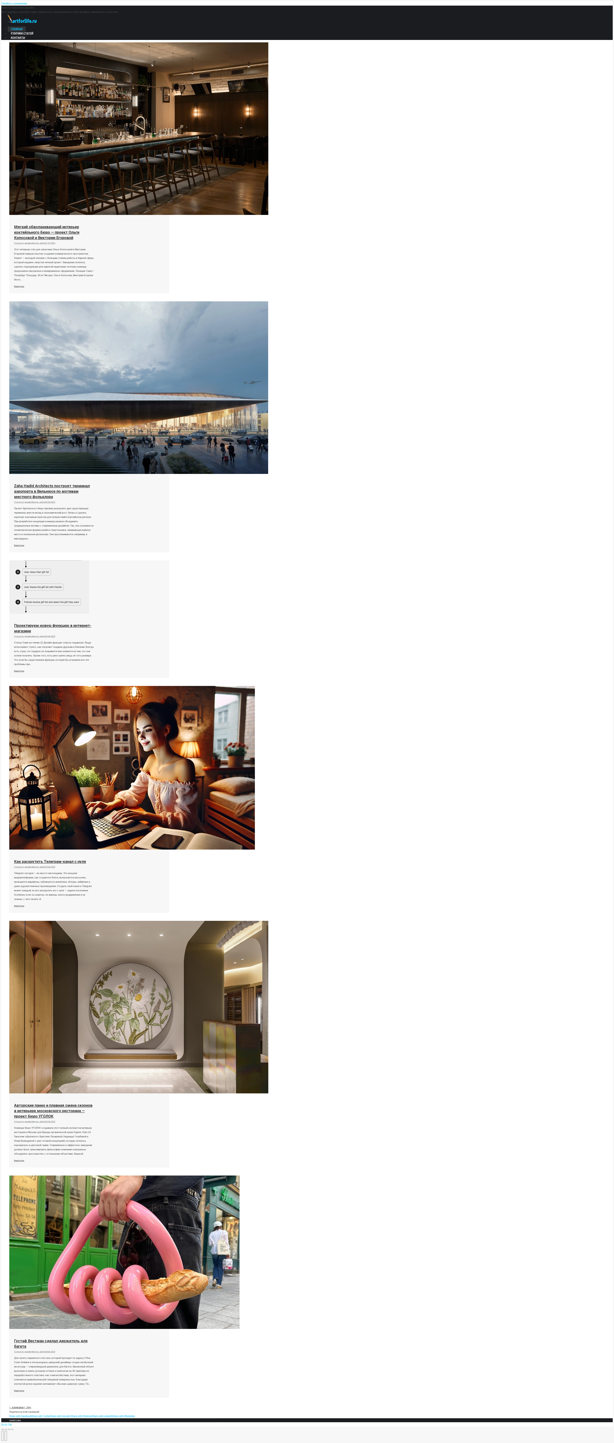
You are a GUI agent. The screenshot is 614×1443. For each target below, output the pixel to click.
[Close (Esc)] (2, 1429)
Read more (19, 286)
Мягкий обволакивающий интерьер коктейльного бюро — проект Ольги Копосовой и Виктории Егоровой (46, 232)
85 (18, 1407)
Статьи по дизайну (23, 243)
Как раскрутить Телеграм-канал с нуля (50, 861)
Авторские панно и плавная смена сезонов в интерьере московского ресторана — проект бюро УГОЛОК (53, 1110)
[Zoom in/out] (12, 1429)
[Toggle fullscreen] (9, 1429)
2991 (28, 1407)
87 (23, 1407)
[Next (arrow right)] (5, 1436)
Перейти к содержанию (14, 3)
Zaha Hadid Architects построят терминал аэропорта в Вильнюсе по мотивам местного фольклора (52, 491)
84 (16, 1407)
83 (13, 1407)
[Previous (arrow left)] (2, 1436)
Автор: (38, 243)
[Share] (5, 1429)
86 (21, 1407)
